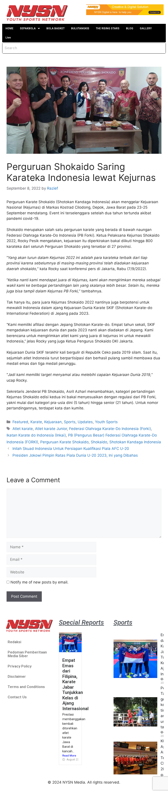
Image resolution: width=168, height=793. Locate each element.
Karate (36, 422)
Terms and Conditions (26, 687)
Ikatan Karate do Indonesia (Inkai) (36, 435)
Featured (20, 422)
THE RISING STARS (107, 28)
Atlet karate (22, 428)
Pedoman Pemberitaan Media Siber (27, 654)
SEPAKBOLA (28, 28)
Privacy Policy (20, 666)
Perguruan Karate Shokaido (64, 442)
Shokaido (99, 442)
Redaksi (14, 642)
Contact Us (17, 697)
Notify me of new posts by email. (39, 582)
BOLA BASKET (55, 28)
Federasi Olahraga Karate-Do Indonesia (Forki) (110, 428)
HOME (9, 28)
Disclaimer (17, 676)
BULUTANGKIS (80, 28)
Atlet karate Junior (51, 428)
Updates (85, 422)
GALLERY (146, 28)
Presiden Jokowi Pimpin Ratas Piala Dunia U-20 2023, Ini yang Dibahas (75, 455)
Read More (69, 755)
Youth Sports (106, 422)
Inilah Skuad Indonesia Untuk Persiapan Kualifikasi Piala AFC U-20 (70, 448)
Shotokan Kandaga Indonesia (135, 442)
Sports (69, 422)
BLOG (129, 28)
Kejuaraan (53, 422)
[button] (30, 28)
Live (8, 37)
